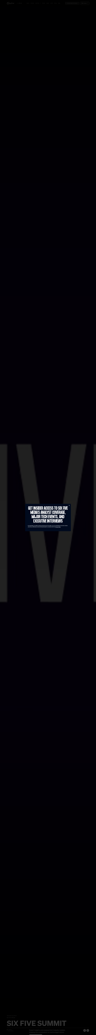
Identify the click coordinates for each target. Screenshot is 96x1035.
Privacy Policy (57, 527)
